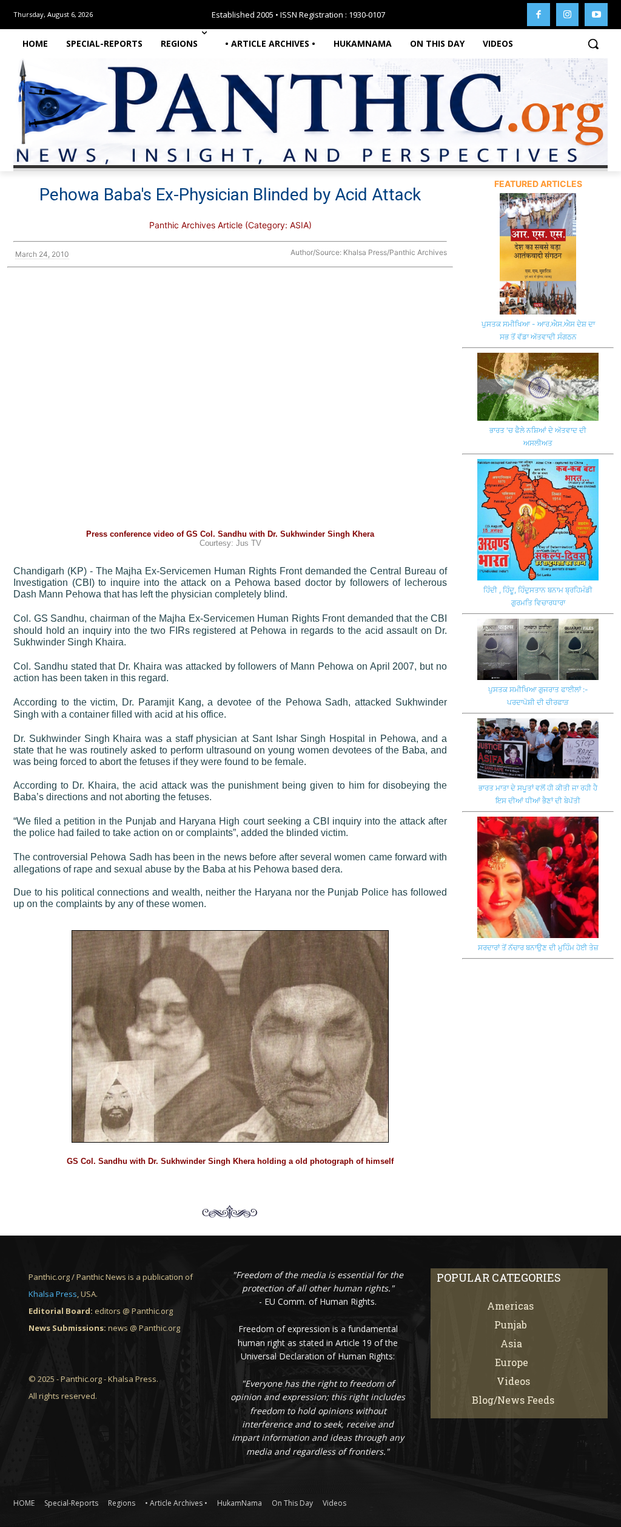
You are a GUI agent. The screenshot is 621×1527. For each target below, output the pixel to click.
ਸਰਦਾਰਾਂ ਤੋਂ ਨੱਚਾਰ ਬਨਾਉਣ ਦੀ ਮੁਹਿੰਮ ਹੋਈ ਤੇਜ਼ (538, 947)
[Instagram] (567, 14)
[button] (593, 43)
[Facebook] (538, 14)
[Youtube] (596, 14)
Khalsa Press (53, 1293)
